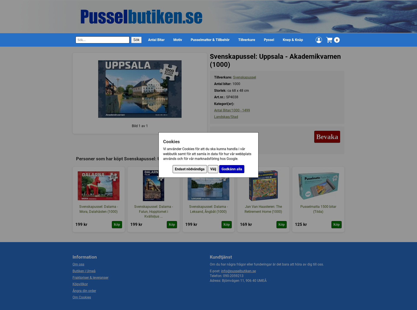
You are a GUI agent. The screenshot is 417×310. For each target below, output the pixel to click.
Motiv (177, 40)
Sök (136, 40)
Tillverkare (246, 40)
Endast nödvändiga (190, 169)
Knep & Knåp (293, 40)
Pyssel (269, 40)
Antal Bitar (156, 40)
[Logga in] (318, 39)
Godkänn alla (232, 169)
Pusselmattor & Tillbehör (210, 40)
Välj (213, 169)
